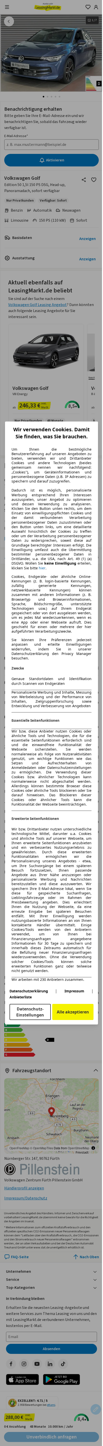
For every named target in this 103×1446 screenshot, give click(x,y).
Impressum (74, 991)
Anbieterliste (21, 997)
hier (42, 568)
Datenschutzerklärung (29, 991)
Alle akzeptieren (73, 1012)
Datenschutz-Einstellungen (30, 1012)
